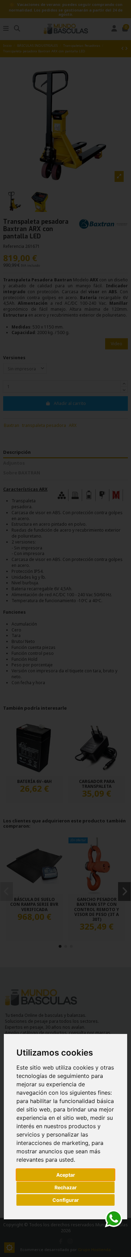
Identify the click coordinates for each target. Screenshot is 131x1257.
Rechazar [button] (65, 1187)
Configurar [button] (65, 1200)
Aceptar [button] (65, 1175)
